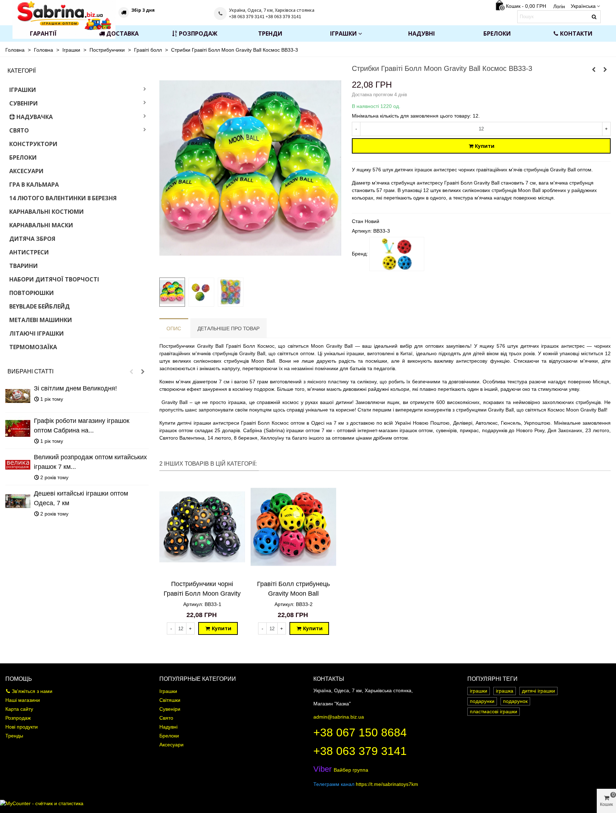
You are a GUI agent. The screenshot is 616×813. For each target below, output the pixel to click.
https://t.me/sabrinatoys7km (387, 784)
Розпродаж (198, 33)
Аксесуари (26, 171)
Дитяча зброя (32, 239)
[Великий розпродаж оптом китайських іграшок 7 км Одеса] (17, 464)
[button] (131, 371)
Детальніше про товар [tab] (228, 328)
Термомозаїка (33, 347)
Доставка (122, 33)
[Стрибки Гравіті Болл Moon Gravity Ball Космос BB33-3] (250, 268)
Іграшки (343, 33)
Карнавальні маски (41, 225)
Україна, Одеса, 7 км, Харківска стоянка (271, 10)
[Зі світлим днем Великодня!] (17, 396)
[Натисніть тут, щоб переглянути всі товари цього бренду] (396, 254)
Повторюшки (31, 293)
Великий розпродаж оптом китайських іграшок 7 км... (90, 462)
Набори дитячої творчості (54, 279)
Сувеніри (23, 103)
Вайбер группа (340, 770)
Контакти (576, 33)
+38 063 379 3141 (360, 751)
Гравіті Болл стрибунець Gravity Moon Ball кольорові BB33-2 (293, 593)
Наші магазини (22, 700)
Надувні (421, 33)
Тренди (270, 33)
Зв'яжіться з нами (32, 691)
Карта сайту (19, 709)
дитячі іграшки (538, 691)
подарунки (482, 701)
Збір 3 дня (143, 10)
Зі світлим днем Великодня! (75, 388)
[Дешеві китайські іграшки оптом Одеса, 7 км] (17, 501)
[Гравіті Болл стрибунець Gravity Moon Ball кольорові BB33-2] (594, 69)
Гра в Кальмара (34, 184)
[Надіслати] (594, 17)
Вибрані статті (30, 371)
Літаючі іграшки (36, 333)
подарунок (515, 701)
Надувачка (34, 117)
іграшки (478, 691)
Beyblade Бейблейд (39, 306)
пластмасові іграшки (493, 711)
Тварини (23, 266)
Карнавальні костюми (46, 212)
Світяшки (169, 700)
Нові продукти (21, 727)
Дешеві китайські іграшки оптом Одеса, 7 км (81, 498)
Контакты (328, 679)
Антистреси (29, 252)
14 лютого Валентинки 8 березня (63, 198)
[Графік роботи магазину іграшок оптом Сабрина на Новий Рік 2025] (17, 428)
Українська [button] (583, 6)
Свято (19, 130)
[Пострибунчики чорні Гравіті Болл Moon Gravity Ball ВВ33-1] (605, 69)
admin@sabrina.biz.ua (338, 717)
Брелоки (497, 33)
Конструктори (33, 144)
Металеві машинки (40, 320)
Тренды (14, 736)
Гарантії (43, 33)
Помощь (18, 679)
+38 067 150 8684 (360, 732)
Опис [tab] (173, 328)
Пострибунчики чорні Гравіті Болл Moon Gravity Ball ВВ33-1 (202, 593)
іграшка (504, 691)
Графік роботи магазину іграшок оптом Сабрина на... (81, 425)
